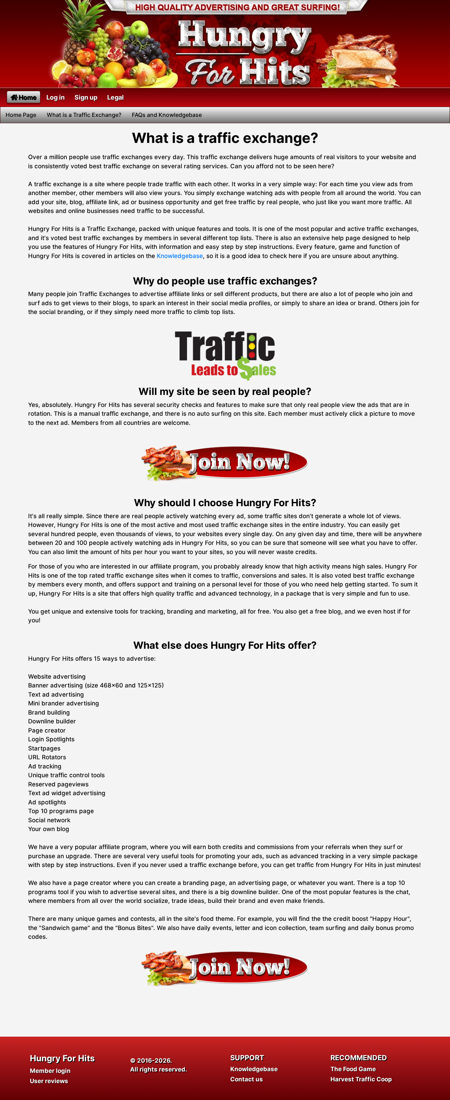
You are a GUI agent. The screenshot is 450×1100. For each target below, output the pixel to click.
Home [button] (28, 97)
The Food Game (353, 1069)
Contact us (246, 1079)
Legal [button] (115, 97)
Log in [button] (55, 97)
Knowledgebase (180, 255)
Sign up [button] (86, 97)
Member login (50, 1070)
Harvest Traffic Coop (361, 1079)
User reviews (49, 1081)
